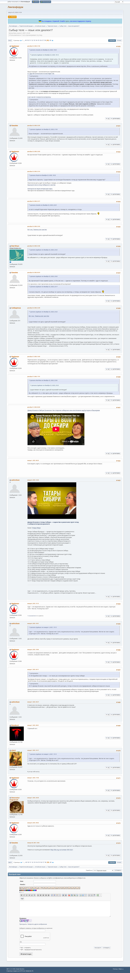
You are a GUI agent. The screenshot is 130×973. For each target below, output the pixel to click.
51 (30, 40)
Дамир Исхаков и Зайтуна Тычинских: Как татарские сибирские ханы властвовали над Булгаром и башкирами (64, 410)
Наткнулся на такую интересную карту (40, 189)
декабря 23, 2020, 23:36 (33, 246)
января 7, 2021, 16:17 (33, 750)
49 (26, 40)
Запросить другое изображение (37, 924)
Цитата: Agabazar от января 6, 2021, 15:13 (43, 627)
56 (41, 40)
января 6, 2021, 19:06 (33, 649)
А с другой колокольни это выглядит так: (41, 73)
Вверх (10, 862)
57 (43, 40)
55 (39, 40)
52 (32, 40)
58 (45, 40)
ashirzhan (15, 480)
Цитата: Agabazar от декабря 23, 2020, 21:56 (43, 129)
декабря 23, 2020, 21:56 (33, 46)
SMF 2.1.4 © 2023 (10, 969)
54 (36, 40)
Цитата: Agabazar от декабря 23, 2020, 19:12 (45, 55)
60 (50, 40)
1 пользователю (31, 615)
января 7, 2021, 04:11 (33, 669)
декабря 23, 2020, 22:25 (33, 125)
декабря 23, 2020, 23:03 (33, 151)
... (24, 40)
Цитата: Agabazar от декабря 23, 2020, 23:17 (43, 287)
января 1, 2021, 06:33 (33, 460)
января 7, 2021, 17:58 (33, 777)
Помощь (115, 969)
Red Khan (15, 246)
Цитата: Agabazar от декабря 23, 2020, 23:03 (43, 276)
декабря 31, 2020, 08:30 (33, 407)
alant (13, 750)
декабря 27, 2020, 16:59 (33, 356)
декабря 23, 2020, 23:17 (33, 201)
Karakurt (15, 725)
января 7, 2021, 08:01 (33, 725)
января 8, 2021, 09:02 (33, 822)
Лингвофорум (15, 7)
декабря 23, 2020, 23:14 (33, 171)
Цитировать (116, 118)
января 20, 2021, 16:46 (33, 842)
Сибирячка (16, 308)
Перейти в (89, 870)
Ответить (112, 40)
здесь (67, 21)
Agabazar (15, 46)
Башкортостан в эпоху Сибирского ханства (41, 185)
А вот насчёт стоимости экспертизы (39, 97)
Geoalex (14, 125)
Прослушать (23, 924)
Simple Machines (20, 969)
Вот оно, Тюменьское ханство (37, 230)
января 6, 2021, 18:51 (33, 623)
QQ (108, 118)
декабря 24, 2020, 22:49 (33, 308)
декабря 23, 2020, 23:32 (33, 226)
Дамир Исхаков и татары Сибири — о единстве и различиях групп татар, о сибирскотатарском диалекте (53, 523)
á (19, 892)
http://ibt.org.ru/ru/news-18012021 (61, 850)
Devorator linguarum (15, 799)
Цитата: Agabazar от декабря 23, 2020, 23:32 (43, 250)
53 (34, 40)
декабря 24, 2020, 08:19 (33, 272)
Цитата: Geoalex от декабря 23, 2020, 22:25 (43, 205)
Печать (119, 40)
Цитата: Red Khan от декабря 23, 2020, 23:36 (43, 380)
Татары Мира (36, 528)
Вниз (10, 40)
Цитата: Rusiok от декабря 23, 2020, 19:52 (43, 175)
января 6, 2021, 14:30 (33, 480)
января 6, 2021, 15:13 (33, 603)
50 (28, 40)
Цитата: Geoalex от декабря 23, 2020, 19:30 (43, 50)
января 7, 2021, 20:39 (33, 797)
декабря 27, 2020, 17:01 (33, 376)
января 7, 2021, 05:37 (33, 702)
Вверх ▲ (121, 969)
